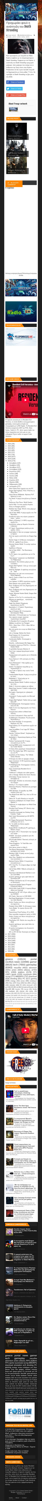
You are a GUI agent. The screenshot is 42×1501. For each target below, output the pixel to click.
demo (23, 1001)
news (17, 961)
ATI (33, 999)
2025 (9, 446)
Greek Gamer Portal (26, 1491)
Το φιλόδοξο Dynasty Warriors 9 (19, 649)
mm (31, 1398)
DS (8, 999)
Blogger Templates (16, 1492)
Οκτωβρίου (13, 467)
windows (8, 993)
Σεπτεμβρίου (13, 469)
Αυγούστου (13, 471)
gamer (33, 961)
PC (24, 979)
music (35, 997)
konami (10, 1388)
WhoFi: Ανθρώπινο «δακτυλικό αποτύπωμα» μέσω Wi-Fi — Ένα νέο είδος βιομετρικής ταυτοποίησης (19, 1435)
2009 (9, 951)
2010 (9, 949)
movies (17, 989)
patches (9, 1005)
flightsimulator (33, 1390)
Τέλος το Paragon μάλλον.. (17, 506)
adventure (33, 968)
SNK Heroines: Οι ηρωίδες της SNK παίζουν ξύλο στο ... (20, 791)
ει (9, 1400)
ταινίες (11, 1400)
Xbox (10, 983)
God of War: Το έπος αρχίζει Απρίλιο (21, 504)
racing (7, 976)
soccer (26, 989)
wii (17, 987)
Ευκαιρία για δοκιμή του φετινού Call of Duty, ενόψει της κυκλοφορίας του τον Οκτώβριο (25, 1160)
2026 (9, 444)
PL (17, 1398)
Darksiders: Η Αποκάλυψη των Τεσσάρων (22, 615)
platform (21, 972)
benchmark (17, 1003)
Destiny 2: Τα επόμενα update (19, 785)
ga (11, 1386)
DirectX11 (24, 995)
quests (27, 1392)
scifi (25, 1365)
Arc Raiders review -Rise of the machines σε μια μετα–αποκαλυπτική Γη (24, 1318)
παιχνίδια (17, 968)
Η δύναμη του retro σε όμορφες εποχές (21, 759)
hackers (20, 999)
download (33, 976)
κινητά (33, 1388)
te (36, 1398)
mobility (16, 1379)
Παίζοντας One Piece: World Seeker (20, 502)
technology (26, 1379)
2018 (9, 461)
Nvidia (35, 989)
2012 (9, 945)
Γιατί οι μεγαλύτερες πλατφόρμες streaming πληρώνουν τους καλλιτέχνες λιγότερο (24, 1093)
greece (9, 959)
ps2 (25, 1388)
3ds (16, 1377)
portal (34, 959)
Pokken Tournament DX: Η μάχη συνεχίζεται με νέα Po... (19, 742)
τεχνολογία (27, 974)
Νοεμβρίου (13, 465)
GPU (13, 999)
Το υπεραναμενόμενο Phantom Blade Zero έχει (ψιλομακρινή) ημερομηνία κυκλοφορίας (24, 1269)
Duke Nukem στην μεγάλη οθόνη (19, 583)
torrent (32, 1392)
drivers (7, 1003)
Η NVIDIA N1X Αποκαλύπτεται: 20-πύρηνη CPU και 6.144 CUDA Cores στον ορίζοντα (19, 1430)
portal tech (9, 1371)
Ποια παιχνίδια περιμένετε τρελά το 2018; (22, 914)
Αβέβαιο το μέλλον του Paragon (19, 623)
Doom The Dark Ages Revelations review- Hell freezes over (25, 1107)
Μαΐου (11, 478)
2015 (9, 938)
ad (19, 1398)
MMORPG (19, 976)
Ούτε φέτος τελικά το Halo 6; (18, 847)
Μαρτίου (12, 482)
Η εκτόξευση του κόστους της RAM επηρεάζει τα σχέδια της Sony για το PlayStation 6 (24, 1330)
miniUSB (29, 1003)
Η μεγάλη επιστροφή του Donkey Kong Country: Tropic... (21, 813)
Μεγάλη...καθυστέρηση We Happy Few (21, 643)
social (28, 1001)
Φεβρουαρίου (13, 484)
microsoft (30, 985)
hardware (12, 991)
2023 (9, 450)
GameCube (20, 997)
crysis (33, 1001)
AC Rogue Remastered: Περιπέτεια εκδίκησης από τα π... (20, 821)
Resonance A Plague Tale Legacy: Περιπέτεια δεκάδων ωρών (24, 1133)
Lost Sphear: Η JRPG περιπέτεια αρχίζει (22, 581)
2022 (9, 452)
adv (22, 1390)
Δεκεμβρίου (13, 463)
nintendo (12, 985)
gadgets (22, 1369)
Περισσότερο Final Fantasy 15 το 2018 (21, 912)
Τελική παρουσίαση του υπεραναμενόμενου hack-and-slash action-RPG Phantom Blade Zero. (24, 1147)
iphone (28, 999)
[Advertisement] (23, 361)
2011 (9, 947)
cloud (32, 1381)
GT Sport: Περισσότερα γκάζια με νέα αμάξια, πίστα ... (21, 529)
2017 (9, 934)
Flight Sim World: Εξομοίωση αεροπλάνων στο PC (18, 604)
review (22, 981)
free (25, 983)
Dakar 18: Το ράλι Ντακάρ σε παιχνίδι (21, 798)
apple (32, 995)
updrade (34, 1377)
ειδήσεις (27, 970)
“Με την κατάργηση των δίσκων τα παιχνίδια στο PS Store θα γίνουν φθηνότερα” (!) (25, 1186)
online (31, 991)
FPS (35, 972)
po (11, 1381)
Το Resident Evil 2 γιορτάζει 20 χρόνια (21, 621)
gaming (34, 979)
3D (12, 987)
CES (6, 997)
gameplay (31, 964)
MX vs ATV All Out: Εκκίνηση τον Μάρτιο (22, 932)
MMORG (8, 1379)
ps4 (32, 1367)
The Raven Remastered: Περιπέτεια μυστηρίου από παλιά (20, 850)
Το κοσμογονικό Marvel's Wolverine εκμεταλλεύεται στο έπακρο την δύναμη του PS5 (24, 1120)
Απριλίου (12, 480)
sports (13, 974)
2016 (9, 936)
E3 (21, 985)
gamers (8, 1369)
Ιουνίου (12, 476)
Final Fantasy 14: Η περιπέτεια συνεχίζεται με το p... (19, 636)
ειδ (28, 1381)
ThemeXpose (21, 1494)
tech (15, 964)
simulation (18, 1365)
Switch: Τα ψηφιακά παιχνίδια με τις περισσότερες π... (20, 667)
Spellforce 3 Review (15, 548)
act (20, 1390)
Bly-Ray (7, 1001)
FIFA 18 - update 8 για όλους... (19, 542)
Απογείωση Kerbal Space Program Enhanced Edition (20, 885)
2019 (9, 459)
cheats (28, 997)
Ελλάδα (27, 1384)
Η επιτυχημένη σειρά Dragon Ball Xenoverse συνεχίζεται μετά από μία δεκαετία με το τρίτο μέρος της (25, 1243)
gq (23, 1398)
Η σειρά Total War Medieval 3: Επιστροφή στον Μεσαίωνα (24, 1280)
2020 (9, 456)
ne (33, 1398)
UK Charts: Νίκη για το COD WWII (20, 896)
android (12, 1384)
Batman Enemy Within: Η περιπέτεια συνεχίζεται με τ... (21, 862)
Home (11, 1498)
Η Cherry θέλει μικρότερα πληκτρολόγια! (22, 749)
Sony (18, 983)
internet (22, 991)
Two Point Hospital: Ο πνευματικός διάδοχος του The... (20, 722)
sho (14, 1390)
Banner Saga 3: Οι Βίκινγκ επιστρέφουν (22, 540)
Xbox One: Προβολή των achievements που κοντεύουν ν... (21, 858)
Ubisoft (18, 1001)
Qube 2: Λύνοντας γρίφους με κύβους (21, 686)
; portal (14, 1398)
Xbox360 (8, 989)
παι (36, 1388)
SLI (12, 1003)
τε (16, 1390)
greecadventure (32, 1373)
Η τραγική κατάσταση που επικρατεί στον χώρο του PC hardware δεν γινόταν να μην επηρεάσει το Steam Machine (24, 1256)
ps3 (6, 987)
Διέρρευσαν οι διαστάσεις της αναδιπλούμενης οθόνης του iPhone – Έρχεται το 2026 (20, 1446)
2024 (9, 448)
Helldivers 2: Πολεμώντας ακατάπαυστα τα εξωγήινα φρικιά (23, 1307)
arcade (19, 1377)
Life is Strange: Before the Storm (19, 633)
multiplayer (33, 981)
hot (13, 997)
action (14, 970)
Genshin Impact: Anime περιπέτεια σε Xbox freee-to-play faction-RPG (25, 1230)
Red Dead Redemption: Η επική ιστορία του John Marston (21, 899)
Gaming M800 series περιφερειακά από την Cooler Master (22, 746)
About (17, 1498)
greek (25, 1381)
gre (25, 1398)
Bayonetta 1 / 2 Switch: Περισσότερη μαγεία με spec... (21, 608)
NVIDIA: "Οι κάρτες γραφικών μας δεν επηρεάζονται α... (21, 836)
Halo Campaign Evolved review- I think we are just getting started (25, 1199)
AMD (15, 993)
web (36, 1392)
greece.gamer (18, 1371)
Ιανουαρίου (13, 486)
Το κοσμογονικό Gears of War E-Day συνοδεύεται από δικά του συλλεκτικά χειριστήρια (24, 1212)
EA (33, 993)
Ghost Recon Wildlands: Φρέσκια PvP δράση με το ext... (21, 495)
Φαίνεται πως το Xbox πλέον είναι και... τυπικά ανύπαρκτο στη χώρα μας (24, 1173)
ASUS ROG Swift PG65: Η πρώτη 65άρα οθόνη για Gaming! (22, 889)
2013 (9, 943)
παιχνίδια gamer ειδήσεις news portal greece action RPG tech (20, 1396)
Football (7, 995)
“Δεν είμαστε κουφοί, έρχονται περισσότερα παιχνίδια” (18, 618)
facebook (21, 1384)
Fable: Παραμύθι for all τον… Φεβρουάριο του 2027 (24, 1341)
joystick (28, 1398)
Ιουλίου (12, 473)
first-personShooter (27, 987)
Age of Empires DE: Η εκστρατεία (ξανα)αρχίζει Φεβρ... (20, 612)
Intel (14, 1001)
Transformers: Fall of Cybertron (25, 1290)
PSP (21, 993)
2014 (9, 940)
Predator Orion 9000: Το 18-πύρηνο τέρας (22, 906)
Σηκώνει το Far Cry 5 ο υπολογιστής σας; (22, 597)
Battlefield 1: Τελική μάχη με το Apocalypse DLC (19, 679)
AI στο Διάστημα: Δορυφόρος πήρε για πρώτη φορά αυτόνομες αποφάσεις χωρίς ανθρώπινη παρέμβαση (20, 1441)
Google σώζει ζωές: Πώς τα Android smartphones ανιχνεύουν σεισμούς (16, 1452)
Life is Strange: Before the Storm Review (22, 775)
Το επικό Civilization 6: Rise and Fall (21, 715)
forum (23, 1003)
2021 (9, 454)
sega (27, 993)
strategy (13, 981)
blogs (21, 1398)
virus (6, 1400)
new (30, 1377)
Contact (24, 1498)
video (7, 1384)
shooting (13, 979)
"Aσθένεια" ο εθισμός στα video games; (22, 772)
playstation (25, 1377)
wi (8, 1400)
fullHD (15, 995)
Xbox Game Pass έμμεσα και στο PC (21, 488)
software (34, 983)
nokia (35, 1003)
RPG (7, 972)
